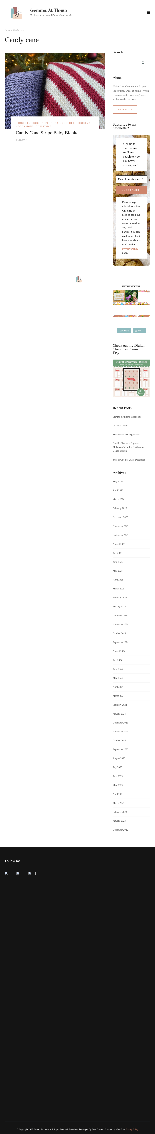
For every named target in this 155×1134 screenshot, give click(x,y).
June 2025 (118, 562)
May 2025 (118, 570)
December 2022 (120, 829)
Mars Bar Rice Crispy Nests (126, 434)
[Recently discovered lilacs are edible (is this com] (131, 296)
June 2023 (118, 776)
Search (118, 52)
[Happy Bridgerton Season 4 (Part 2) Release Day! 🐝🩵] (144, 308)
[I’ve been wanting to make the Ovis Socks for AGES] (119, 321)
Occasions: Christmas (35, 126)
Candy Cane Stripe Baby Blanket (48, 132)
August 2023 (119, 758)
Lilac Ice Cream (120, 425)
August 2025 (119, 544)
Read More (124, 109)
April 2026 (118, 490)
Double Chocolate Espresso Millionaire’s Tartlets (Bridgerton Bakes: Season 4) (128, 447)
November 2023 (120, 731)
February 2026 (120, 508)
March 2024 (118, 696)
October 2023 (119, 740)
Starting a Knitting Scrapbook (127, 417)
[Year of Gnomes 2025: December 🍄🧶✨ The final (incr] (131, 308)
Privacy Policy (130, 248)
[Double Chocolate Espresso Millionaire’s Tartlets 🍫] (119, 308)
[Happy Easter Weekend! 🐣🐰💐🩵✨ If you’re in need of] (144, 296)
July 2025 (117, 553)
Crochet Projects (45, 123)
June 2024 (118, 669)
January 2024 (119, 713)
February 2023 (120, 812)
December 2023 (120, 722)
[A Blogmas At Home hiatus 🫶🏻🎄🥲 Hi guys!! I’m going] (144, 321)
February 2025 (120, 597)
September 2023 (120, 749)
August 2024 (119, 651)
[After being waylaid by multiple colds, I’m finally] (131, 321)
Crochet (22, 123)
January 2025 (119, 606)
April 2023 (118, 794)
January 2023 (119, 820)
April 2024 (118, 687)
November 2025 (120, 526)
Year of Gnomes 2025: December (129, 459)
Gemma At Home (48, 10)
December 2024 (120, 615)
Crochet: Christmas (77, 123)
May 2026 (118, 481)
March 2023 (118, 803)
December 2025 (120, 517)
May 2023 (118, 785)
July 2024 (117, 660)
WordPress (120, 1129)
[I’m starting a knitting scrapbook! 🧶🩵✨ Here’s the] (119, 296)
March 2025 (118, 588)
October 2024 (119, 633)
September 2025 (120, 535)
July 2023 (117, 767)
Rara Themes (97, 1129)
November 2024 (120, 624)
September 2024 (120, 642)
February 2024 (120, 704)
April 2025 (118, 579)
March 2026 (118, 499)
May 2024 (118, 678)
